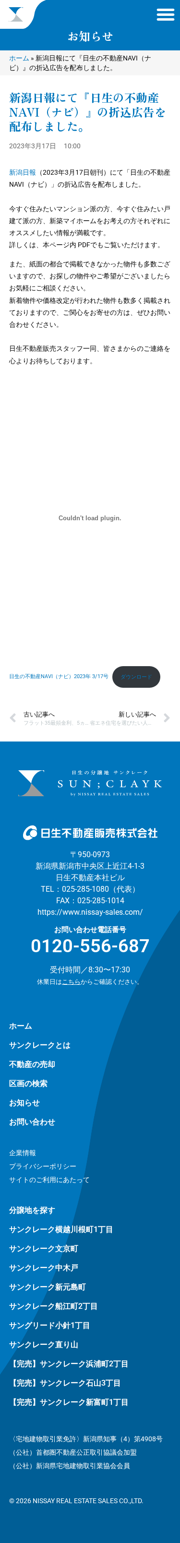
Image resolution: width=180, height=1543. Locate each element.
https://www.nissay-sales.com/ (90, 912)
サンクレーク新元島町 (47, 1287)
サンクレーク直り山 (43, 1344)
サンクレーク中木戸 (43, 1267)
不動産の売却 (32, 1064)
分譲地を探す (32, 1210)
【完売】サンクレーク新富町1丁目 (69, 1402)
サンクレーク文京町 (43, 1248)
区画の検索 (28, 1083)
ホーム (19, 58)
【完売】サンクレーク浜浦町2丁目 (69, 1363)
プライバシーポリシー (42, 1166)
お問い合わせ (32, 1121)
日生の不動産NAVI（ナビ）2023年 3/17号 (58, 677)
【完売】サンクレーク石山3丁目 (65, 1383)
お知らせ (24, 1102)
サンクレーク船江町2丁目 (53, 1306)
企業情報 (22, 1153)
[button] (165, 14)
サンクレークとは (40, 1045)
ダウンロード (136, 677)
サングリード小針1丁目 (49, 1325)
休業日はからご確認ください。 (90, 981)
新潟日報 (22, 172)
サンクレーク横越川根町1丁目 (61, 1229)
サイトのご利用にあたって (49, 1180)
